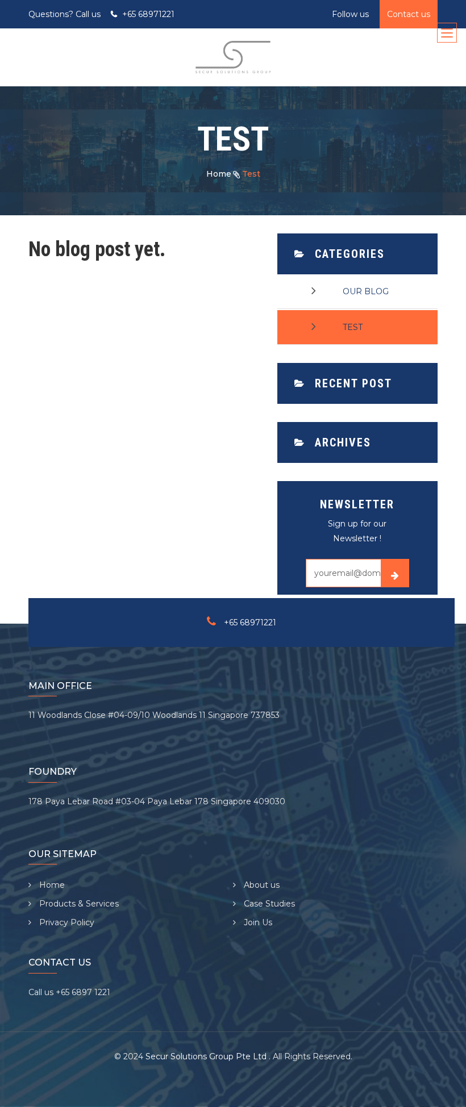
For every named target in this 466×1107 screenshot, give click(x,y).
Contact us (408, 14)
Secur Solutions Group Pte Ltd (207, 1056)
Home (218, 174)
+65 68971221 (148, 14)
